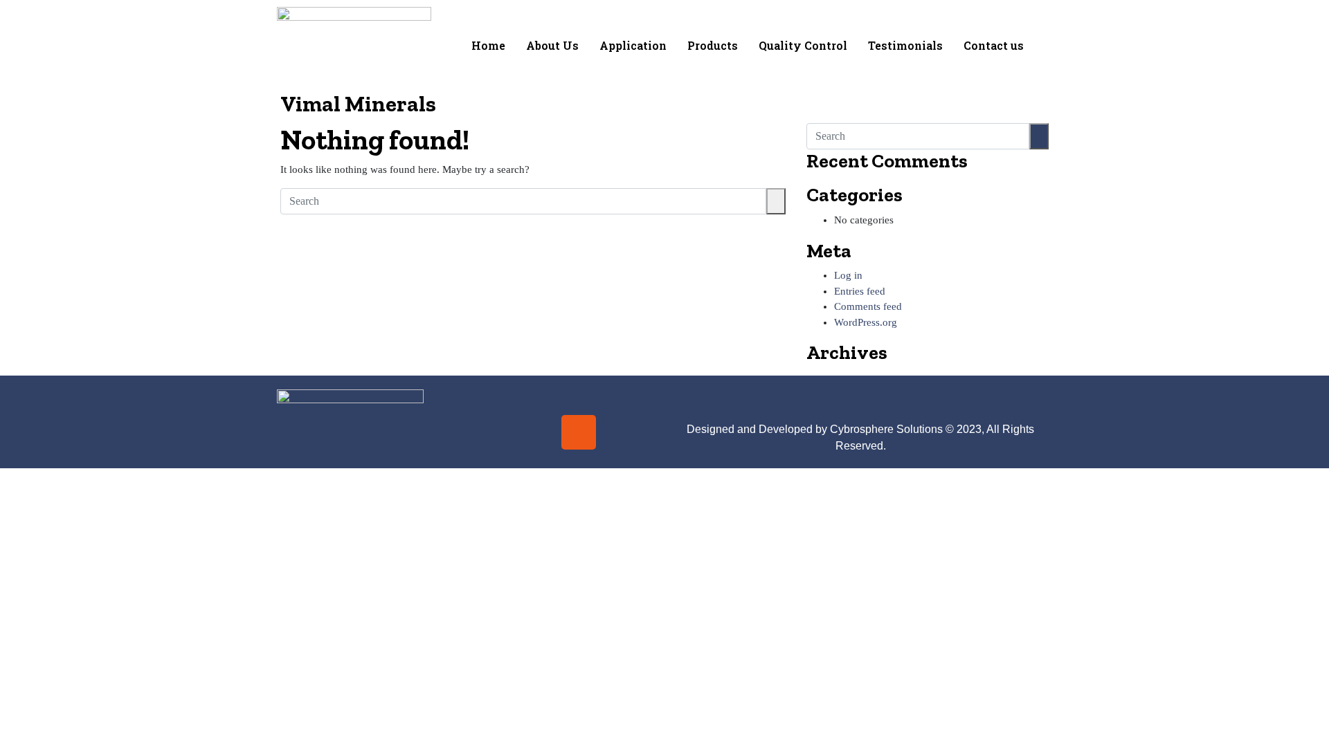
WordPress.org (865, 322)
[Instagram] (578, 432)
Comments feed (868, 306)
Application (633, 45)
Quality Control (803, 45)
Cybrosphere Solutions (886, 429)
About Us (552, 45)
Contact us (994, 45)
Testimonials (905, 45)
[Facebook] (538, 432)
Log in (848, 275)
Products (712, 45)
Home (488, 45)
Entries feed (859, 291)
